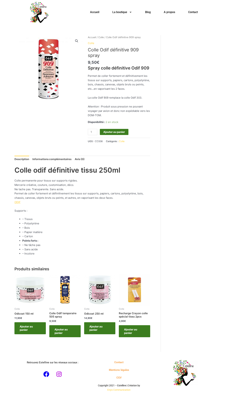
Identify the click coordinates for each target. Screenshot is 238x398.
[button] (122, 12)
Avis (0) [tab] (80, 159)
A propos (169, 12)
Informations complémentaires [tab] (51, 159)
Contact (193, 12)
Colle (101, 37)
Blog (148, 12)
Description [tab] (21, 159)
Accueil (94, 12)
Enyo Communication (118, 389)
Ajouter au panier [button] (26, 328)
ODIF (17, 202)
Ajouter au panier (114, 132)
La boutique (119, 12)
